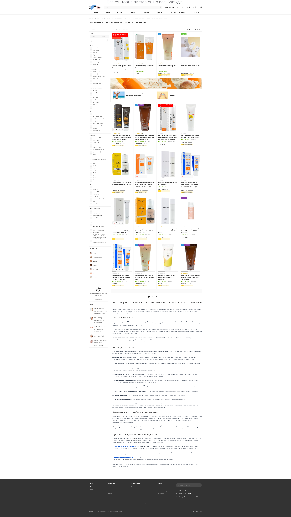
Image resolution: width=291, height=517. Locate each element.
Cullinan (133, 438)
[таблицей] (200, 29)
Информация (135, 483)
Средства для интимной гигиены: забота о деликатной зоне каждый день (100, 328)
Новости (110, 486)
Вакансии (110, 491)
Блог (132, 486)
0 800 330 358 (169, 7)
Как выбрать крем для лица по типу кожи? (99, 335)
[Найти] (160, 7)
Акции (91, 486)
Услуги (91, 489)
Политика (110, 489)
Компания (111, 483)
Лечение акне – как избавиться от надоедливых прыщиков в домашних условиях (100, 311)
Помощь (160, 483)
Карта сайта (161, 493)
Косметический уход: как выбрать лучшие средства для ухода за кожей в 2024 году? (100, 343)
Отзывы (110, 493)
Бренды (91, 492)
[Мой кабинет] (183, 7)
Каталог (91, 483)
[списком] (198, 29)
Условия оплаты (162, 486)
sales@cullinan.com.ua (184, 493)
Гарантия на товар (162, 491)
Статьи (91, 304)
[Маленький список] (187, 29)
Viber (145, 505)
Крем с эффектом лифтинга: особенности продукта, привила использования (100, 320)
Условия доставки (162, 489)
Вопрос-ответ (134, 489)
